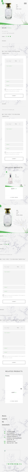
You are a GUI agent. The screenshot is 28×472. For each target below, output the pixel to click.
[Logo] (5, 3)
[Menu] (25, 3)
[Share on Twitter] (8, 36)
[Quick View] (21, 185)
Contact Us (4, 419)
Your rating (8, 61)
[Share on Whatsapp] (10, 36)
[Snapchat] (17, 464)
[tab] (4, 41)
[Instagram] (9, 464)
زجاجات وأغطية (7, 241)
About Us (4, 416)
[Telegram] (14, 464)
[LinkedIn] (21, 464)
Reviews (4, 41)
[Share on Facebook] (6, 36)
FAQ (3, 422)
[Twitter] (10, 464)
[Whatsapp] (16, 464)
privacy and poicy (6, 425)
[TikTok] (19, 464)
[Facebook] (7, 464)
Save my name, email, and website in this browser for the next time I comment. (13, 90)
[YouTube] (12, 464)
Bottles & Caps (10, 33)
